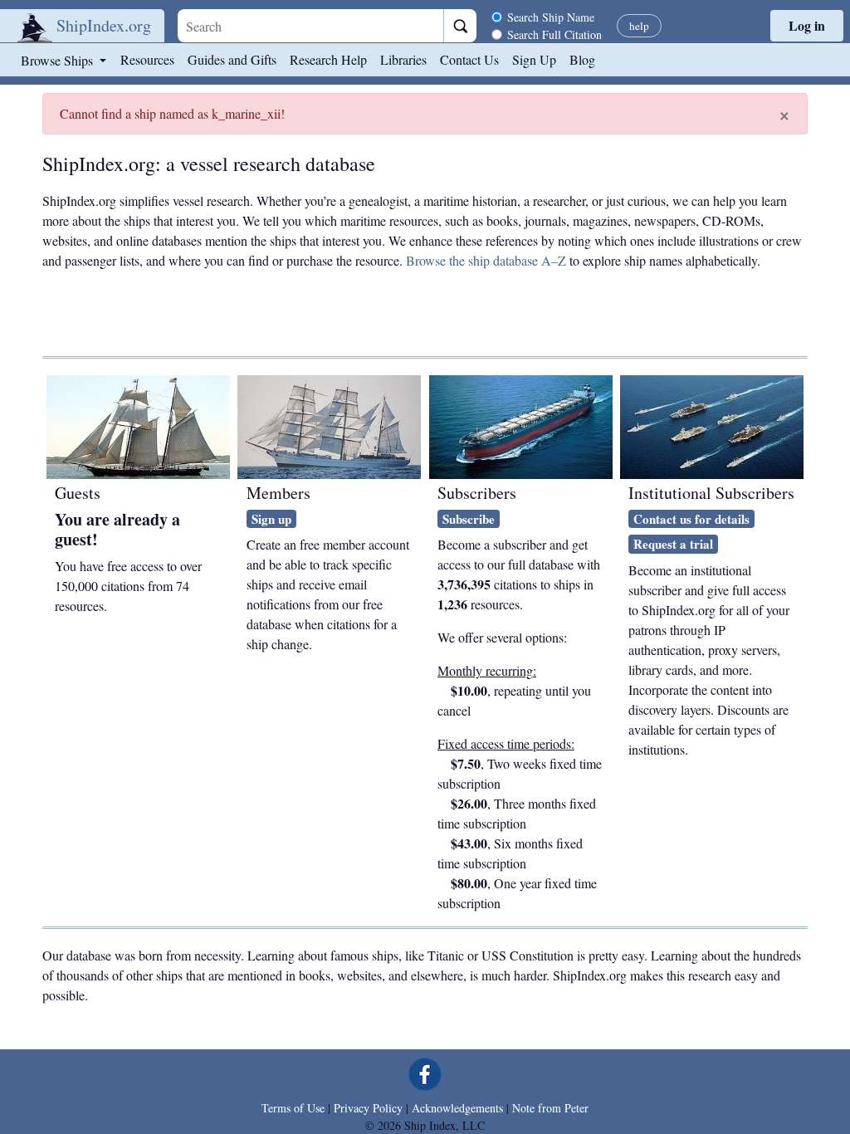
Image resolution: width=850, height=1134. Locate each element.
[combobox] (310, 25)
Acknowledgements (457, 1108)
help (639, 25)
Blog (582, 59)
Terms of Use (293, 1108)
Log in (807, 25)
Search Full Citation (554, 34)
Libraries (403, 59)
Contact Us (469, 59)
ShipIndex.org (103, 25)
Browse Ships (58, 60)
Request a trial (673, 544)
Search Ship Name (550, 17)
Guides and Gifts (232, 59)
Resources (147, 59)
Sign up (271, 519)
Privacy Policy (368, 1108)
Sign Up (534, 59)
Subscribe (468, 519)
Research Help (328, 59)
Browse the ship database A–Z (486, 260)
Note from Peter (550, 1108)
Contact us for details (691, 519)
